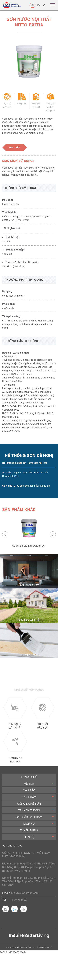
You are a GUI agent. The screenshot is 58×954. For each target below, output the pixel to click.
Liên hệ (29, 837)
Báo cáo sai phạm (29, 817)
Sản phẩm (29, 797)
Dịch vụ (29, 823)
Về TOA (29, 783)
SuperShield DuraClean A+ (29, 545)
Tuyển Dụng (29, 830)
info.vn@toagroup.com (24, 893)
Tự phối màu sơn (7, 105)
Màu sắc (29, 790)
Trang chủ (29, 777)
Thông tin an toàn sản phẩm (50, 107)
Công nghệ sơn (29, 803)
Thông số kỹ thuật (36, 105)
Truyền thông (29, 810)
